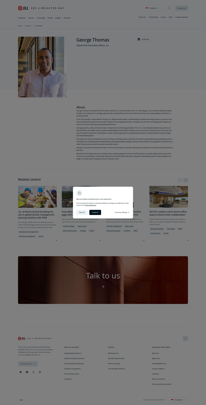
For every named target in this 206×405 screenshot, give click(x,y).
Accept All (95, 212)
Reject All (82, 212)
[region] (103, 202)
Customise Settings (122, 212)
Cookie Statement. (90, 205)
